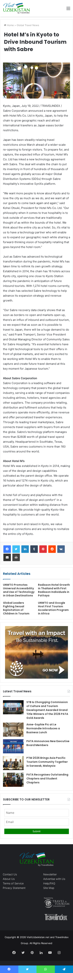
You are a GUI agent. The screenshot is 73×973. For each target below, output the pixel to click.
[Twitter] (16, 549)
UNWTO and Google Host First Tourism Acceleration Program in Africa (53, 608)
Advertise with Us (54, 878)
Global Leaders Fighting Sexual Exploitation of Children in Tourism (16, 608)
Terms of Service (13, 883)
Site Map (48, 887)
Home (10, 25)
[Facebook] (7, 549)
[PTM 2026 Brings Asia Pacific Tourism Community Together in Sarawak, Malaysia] (13, 763)
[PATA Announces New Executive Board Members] (13, 746)
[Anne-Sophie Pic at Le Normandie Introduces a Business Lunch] (13, 730)
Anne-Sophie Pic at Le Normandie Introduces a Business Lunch (43, 728)
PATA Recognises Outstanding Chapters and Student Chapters (47, 778)
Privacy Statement (14, 887)
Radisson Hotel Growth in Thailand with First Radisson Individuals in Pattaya (54, 590)
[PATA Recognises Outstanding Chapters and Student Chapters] (13, 780)
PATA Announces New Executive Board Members (47, 743)
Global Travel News (28, 25)
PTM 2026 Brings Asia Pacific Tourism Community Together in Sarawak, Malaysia (47, 762)
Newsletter (50, 874)
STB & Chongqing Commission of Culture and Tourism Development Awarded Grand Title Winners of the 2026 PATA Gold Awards (47, 710)
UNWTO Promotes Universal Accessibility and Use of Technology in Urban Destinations (18, 590)
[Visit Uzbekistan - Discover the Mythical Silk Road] (16, 8)
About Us (9, 878)
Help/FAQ (49, 883)
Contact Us (10, 874)
